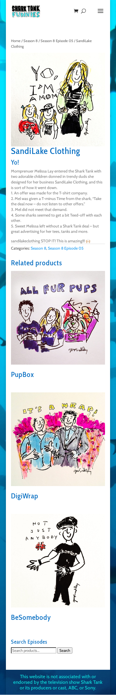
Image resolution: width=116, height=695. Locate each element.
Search (64, 650)
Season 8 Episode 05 (57, 41)
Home (16, 41)
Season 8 (30, 41)
